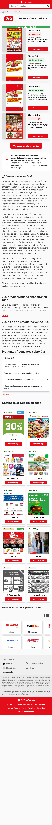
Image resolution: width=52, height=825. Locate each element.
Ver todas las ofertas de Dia (26, 146)
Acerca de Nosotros (22, 705)
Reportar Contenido (38, 705)
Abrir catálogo (38, 49)
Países (24, 708)
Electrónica (11, 668)
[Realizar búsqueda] (48, 6)
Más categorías (8, 672)
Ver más (5, 316)
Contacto (10, 705)
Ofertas (9, 664)
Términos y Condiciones (37, 708)
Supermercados (13, 12)
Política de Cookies (13, 708)
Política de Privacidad (26, 712)
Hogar (31, 668)
